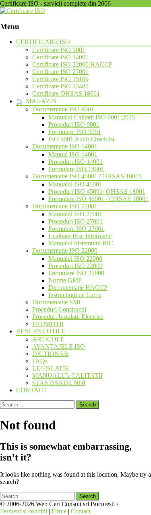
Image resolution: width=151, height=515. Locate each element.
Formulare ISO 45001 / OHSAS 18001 (98, 198)
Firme (59, 511)
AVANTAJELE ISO (58, 346)
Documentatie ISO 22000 (64, 250)
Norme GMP (65, 280)
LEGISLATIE (50, 368)
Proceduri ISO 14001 (75, 161)
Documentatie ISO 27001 (64, 206)
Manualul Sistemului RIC (80, 243)
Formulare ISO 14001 (76, 168)
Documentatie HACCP (78, 287)
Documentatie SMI (56, 302)
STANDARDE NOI (58, 382)
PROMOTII (48, 323)
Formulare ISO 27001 (76, 228)
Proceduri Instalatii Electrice (67, 316)
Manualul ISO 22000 (75, 258)
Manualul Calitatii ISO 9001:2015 (91, 117)
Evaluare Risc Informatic (80, 235)
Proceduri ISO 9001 (73, 124)
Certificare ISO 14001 (60, 57)
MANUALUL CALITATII (67, 375)
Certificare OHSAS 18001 (66, 93)
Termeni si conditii (23, 511)
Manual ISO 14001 (72, 154)
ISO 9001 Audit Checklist (81, 139)
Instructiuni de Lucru (74, 294)
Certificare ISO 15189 (60, 78)
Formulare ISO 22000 (76, 273)
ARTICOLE (48, 339)
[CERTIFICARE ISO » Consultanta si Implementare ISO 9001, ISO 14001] (22, 10)
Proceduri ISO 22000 (75, 265)
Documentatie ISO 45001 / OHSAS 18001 (87, 176)
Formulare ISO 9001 (74, 131)
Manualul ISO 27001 (75, 214)
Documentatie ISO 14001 (64, 146)
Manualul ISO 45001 (75, 184)
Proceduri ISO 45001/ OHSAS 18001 (96, 191)
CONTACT (31, 390)
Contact (81, 511)
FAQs (40, 361)
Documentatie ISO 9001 (63, 109)
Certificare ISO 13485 (60, 86)
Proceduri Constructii (59, 309)
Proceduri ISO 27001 (75, 221)
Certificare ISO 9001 (58, 49)
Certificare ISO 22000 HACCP (72, 64)
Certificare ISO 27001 (60, 71)
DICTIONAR (50, 353)
